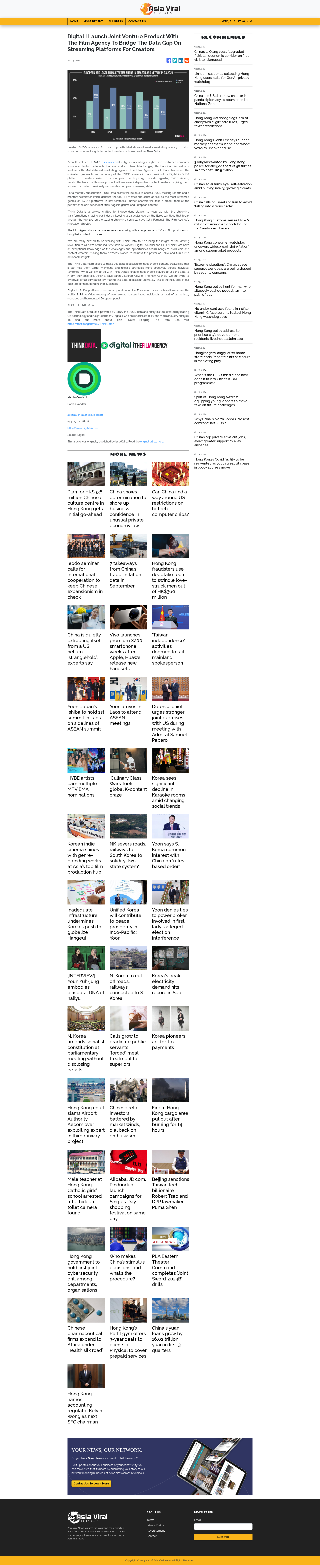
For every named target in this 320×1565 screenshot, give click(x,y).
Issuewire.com (110, 162)
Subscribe (223, 1536)
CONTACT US (137, 21)
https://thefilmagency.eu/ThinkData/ (91, 323)
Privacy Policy (155, 1525)
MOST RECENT (93, 21)
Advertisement (156, 1530)
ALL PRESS (115, 21)
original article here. (152, 441)
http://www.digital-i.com (83, 428)
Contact (152, 1536)
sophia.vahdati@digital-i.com (85, 414)
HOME (74, 21)
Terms (150, 1520)
